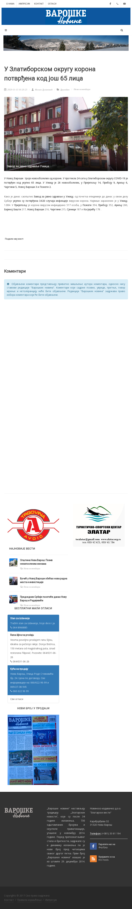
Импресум (24, 3)
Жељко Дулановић (43, 89)
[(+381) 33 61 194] (117, 4)
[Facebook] (110, 4)
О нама (10, 3)
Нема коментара (82, 89)
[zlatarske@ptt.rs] (124, 4)
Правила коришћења (29, 899)
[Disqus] (66, 345)
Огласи (52, 3)
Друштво (65, 89)
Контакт (39, 3)
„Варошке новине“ (58, 808)
